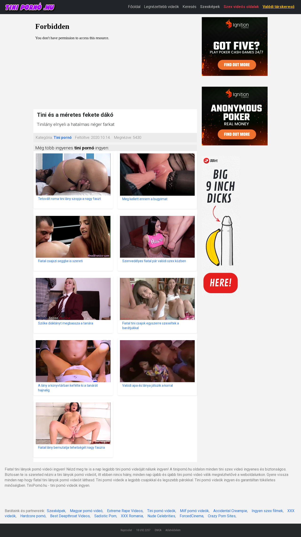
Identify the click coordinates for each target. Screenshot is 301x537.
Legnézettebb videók (161, 6)
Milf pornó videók (194, 511)
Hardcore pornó (33, 516)
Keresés (189, 6)
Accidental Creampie (230, 511)
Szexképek (210, 6)
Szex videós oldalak (241, 6)
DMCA (158, 530)
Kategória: (44, 137)
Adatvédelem (173, 530)
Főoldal (134, 6)
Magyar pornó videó (86, 511)
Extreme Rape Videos (125, 511)
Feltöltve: (82, 137)
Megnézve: (123, 137)
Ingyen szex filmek (267, 511)
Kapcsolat (126, 530)
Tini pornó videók (161, 511)
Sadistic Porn (105, 516)
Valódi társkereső (278, 6)
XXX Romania (132, 516)
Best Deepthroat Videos (70, 516)
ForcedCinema (191, 516)
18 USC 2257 (143, 530)
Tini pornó (63, 137)
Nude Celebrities (161, 516)
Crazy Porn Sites (222, 516)
